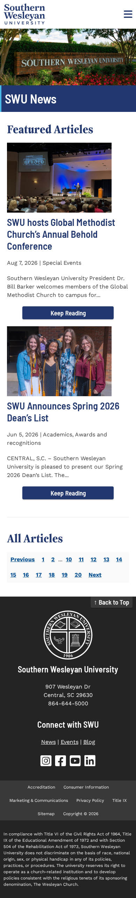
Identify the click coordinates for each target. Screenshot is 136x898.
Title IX (119, 800)
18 (52, 574)
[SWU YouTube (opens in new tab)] (75, 762)
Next (95, 574)
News (48, 742)
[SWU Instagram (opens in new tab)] (46, 762)
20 (78, 574)
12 (94, 559)
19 (65, 574)
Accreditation (41, 787)
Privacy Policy (90, 800)
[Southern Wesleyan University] (68, 635)
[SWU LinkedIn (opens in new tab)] (90, 762)
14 (119, 559)
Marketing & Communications (38, 800)
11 (81, 559)
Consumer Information (86, 787)
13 (106, 559)
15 (13, 574)
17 (39, 574)
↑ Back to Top (111, 602)
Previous (22, 559)
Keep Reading (68, 313)
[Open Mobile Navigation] (127, 14)
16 (26, 574)
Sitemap (46, 813)
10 (69, 559)
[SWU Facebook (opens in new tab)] (60, 762)
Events (69, 742)
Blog (89, 742)
